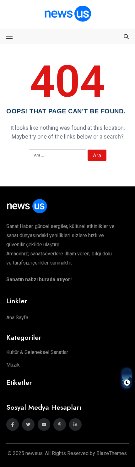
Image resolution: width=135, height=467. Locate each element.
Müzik (13, 365)
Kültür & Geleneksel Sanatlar (37, 352)
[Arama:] (57, 155)
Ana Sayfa (17, 318)
